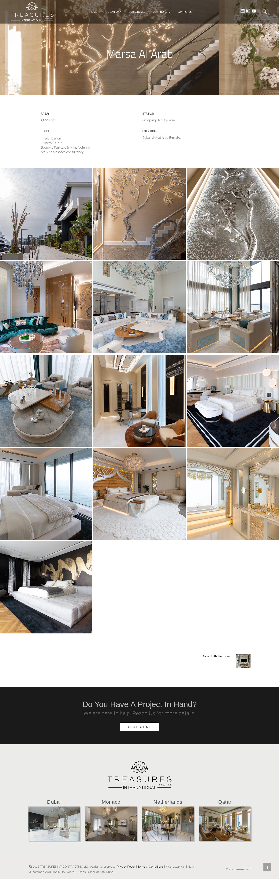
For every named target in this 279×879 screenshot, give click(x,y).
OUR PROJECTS (161, 12)
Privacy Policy (126, 866)
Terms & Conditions (150, 866)
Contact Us (139, 726)
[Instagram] (248, 11)
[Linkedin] (242, 11)
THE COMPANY (113, 12)
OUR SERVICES (136, 12)
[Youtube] (254, 11)
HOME (93, 12)
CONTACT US (185, 12)
